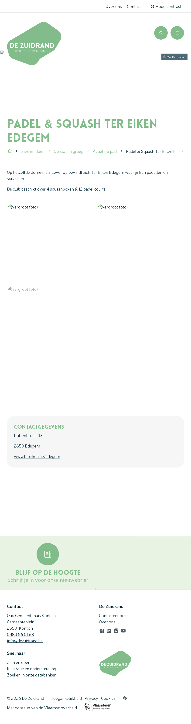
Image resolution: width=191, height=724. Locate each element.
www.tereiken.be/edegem (37, 456)
